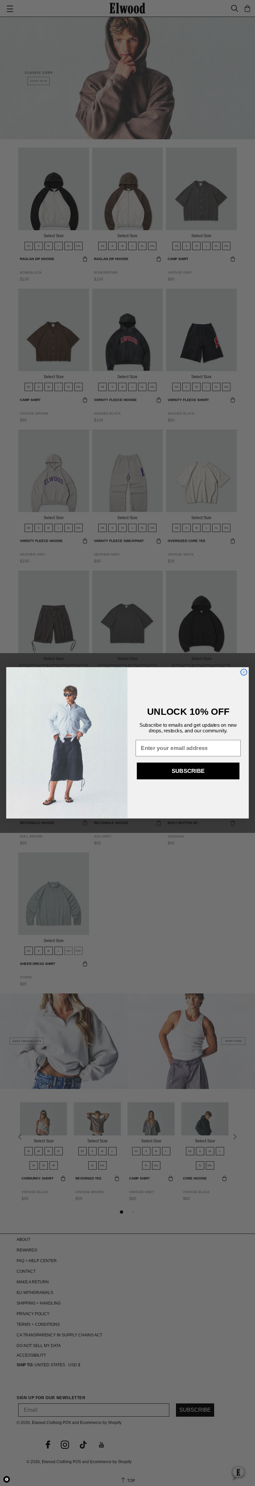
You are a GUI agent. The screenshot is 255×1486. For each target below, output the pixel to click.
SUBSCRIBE (188, 771)
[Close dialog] (244, 672)
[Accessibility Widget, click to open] (6, 1479)
